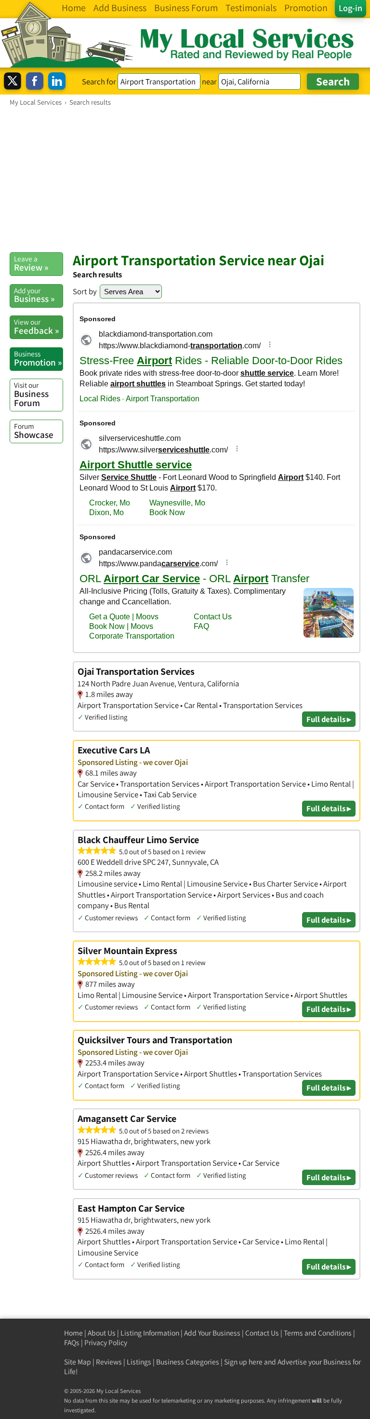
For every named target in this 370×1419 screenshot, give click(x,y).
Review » (31, 263)
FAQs (71, 1342)
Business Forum (31, 394)
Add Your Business (212, 1332)
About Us (102, 1332)
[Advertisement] (185, 178)
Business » (34, 295)
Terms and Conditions (318, 1332)
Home (73, 1332)
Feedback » (36, 326)
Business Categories (187, 1361)
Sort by (85, 291)
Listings (139, 1361)
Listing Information (149, 1332)
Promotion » (38, 358)
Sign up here (243, 1361)
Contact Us (262, 1332)
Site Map (77, 1361)
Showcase (33, 430)
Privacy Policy (105, 1342)
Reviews (109, 1361)
